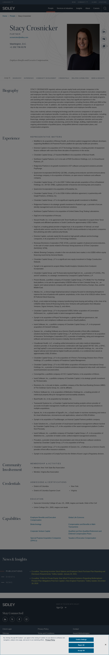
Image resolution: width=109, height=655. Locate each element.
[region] (54, 645)
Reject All (81, 645)
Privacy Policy (53, 640)
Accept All (81, 650)
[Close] (105, 644)
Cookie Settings (81, 639)
